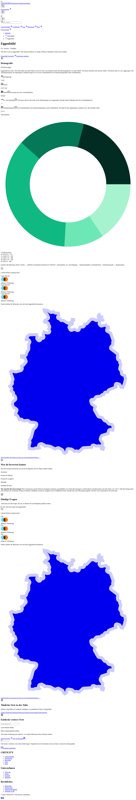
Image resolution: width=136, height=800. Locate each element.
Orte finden (10, 36)
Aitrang (3, 712)
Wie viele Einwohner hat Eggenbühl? (14, 507)
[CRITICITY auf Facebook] (1, 798)
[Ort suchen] (3, 6)
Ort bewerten (5, 9)
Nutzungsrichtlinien (11, 789)
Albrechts (21, 712)
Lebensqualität (5, 3)
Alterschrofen (42, 712)
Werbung (8, 777)
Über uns (8, 772)
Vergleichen (13, 3)
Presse (7, 774)
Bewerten (8, 760)
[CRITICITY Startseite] (5, 1)
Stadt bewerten (5, 739)
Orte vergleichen (18, 739)
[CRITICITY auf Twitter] (3, 798)
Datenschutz (9, 788)
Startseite (7, 33)
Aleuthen (27, 712)
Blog (28, 3)
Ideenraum (24, 3)
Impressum (8, 786)
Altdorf (36, 712)
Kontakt (7, 776)
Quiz (19, 3)
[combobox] (10, 724)
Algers (32, 712)
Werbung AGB (9, 791)
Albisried (15, 712)
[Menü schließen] (3, 19)
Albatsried (9, 712)
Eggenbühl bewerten (7, 56)
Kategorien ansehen (22, 56)
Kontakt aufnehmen (9, 748)
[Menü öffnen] (3, 12)
